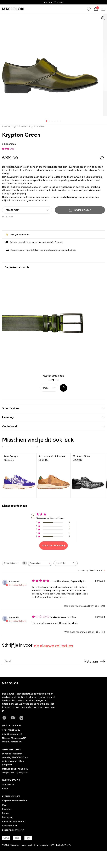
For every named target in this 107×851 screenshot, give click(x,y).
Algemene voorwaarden (14, 800)
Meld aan (91, 661)
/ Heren (23, 126)
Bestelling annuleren (13, 830)
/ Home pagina (10, 126)
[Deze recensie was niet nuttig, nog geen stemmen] (102, 606)
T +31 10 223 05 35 (11, 729)
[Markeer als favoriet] (102, 158)
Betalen (6, 813)
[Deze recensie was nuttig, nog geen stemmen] (96, 606)
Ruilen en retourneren (13, 821)
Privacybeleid (9, 825)
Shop (5, 788)
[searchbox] (11, 563)
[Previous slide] (4, 447)
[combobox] (40, 563)
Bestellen (7, 809)
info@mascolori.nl (12, 734)
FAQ (4, 804)
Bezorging (7, 817)
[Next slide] (36, 447)
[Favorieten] (89, 9)
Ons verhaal (8, 784)
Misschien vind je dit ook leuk (38, 439)
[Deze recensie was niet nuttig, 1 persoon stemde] (102, 632)
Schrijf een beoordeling (53, 545)
